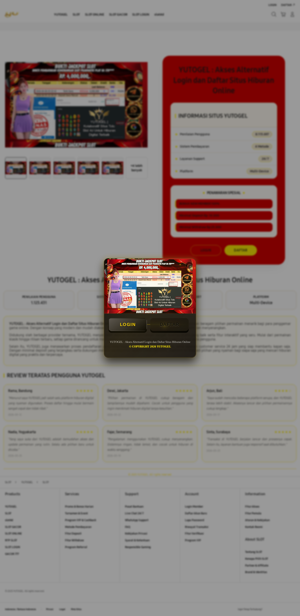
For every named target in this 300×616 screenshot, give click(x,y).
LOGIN (128, 324)
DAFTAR (169, 324)
